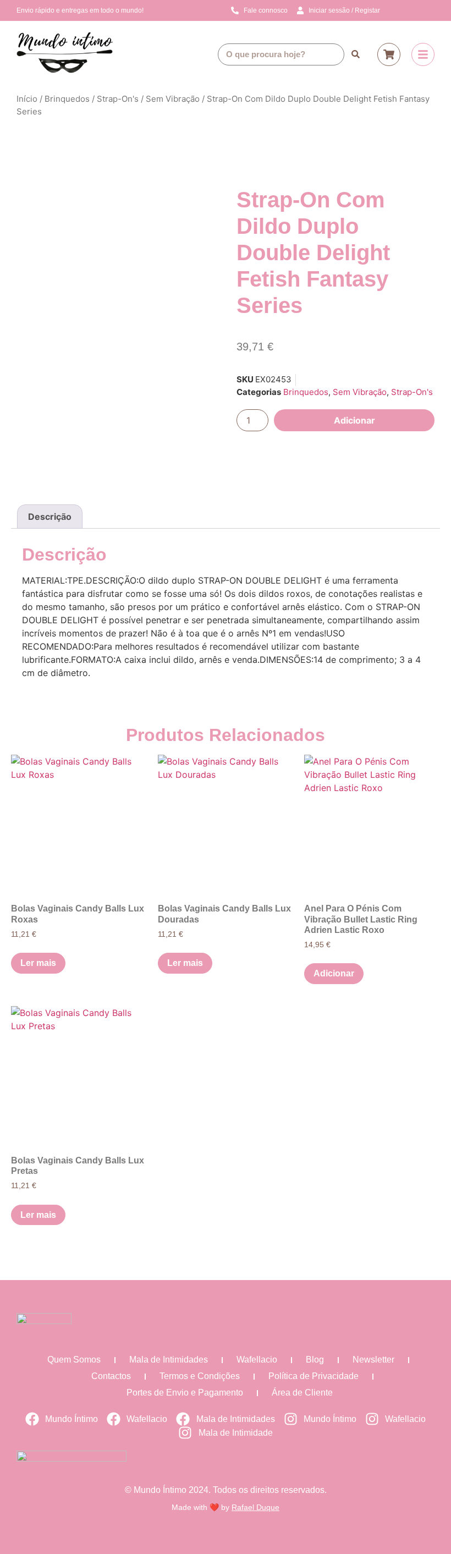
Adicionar (354, 420)
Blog (315, 1359)
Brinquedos (67, 99)
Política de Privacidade (313, 1376)
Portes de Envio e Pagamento (185, 1392)
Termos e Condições (200, 1376)
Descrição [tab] (50, 516)
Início (26, 99)
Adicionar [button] (334, 973)
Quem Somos (74, 1359)
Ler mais (38, 963)
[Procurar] (355, 54)
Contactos (111, 1376)
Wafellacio (257, 1359)
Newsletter (373, 1359)
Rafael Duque (255, 1507)
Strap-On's (118, 99)
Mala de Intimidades (168, 1359)
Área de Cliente (302, 1392)
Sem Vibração (173, 99)
